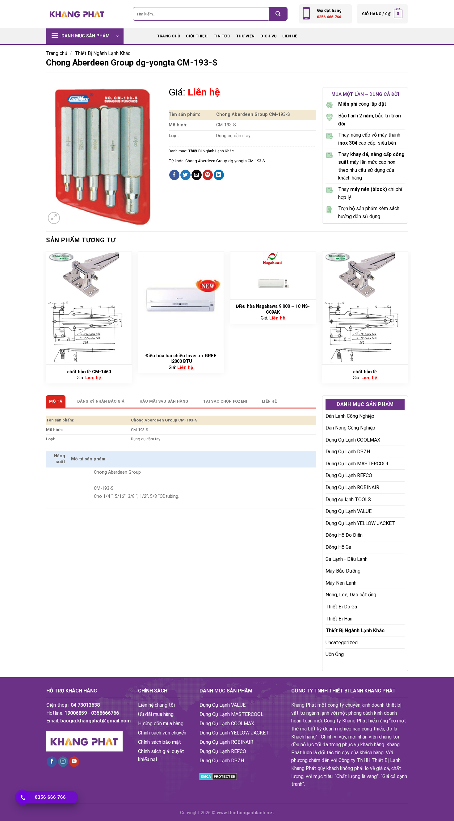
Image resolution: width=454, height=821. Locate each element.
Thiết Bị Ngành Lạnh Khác (102, 53)
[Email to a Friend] (196, 175)
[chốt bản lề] (365, 308)
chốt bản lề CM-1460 (89, 372)
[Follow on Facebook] (52, 761)
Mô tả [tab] (55, 401)
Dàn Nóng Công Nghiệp (350, 428)
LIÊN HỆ (289, 36)
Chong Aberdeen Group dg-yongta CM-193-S (225, 161)
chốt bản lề (365, 372)
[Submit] (278, 14)
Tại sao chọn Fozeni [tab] (225, 401)
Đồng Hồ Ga (338, 547)
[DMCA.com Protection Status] (218, 776)
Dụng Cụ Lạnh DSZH (348, 452)
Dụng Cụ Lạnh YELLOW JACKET (360, 523)
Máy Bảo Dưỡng (343, 571)
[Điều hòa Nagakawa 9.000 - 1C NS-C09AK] (273, 275)
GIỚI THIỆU (197, 36)
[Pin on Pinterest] (208, 175)
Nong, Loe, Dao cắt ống (351, 595)
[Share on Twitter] (185, 175)
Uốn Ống (335, 654)
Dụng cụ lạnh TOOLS (348, 499)
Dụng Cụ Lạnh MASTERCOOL (357, 464)
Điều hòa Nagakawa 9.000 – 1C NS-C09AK (273, 309)
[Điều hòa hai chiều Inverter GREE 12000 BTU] (181, 300)
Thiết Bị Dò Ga (341, 607)
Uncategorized (342, 642)
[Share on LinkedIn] (219, 175)
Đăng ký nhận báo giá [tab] (101, 401)
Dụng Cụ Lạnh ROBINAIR (352, 487)
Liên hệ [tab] (269, 401)
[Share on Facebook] (174, 175)
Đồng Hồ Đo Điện (344, 535)
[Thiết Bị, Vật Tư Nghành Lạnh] (77, 14)
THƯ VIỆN (245, 36)
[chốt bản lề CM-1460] (89, 308)
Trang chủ (168, 36)
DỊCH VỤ (268, 36)
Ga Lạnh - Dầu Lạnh (347, 559)
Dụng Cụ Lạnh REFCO (349, 475)
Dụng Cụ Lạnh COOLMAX (353, 440)
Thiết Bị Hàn (339, 619)
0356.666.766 (329, 17)
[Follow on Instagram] (63, 761)
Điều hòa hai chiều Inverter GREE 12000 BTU (180, 358)
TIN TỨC (221, 36)
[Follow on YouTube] (74, 761)
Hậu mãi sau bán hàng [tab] (164, 401)
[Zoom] (54, 218)
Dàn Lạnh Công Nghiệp (350, 416)
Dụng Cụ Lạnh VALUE (349, 511)
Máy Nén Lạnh (341, 583)
